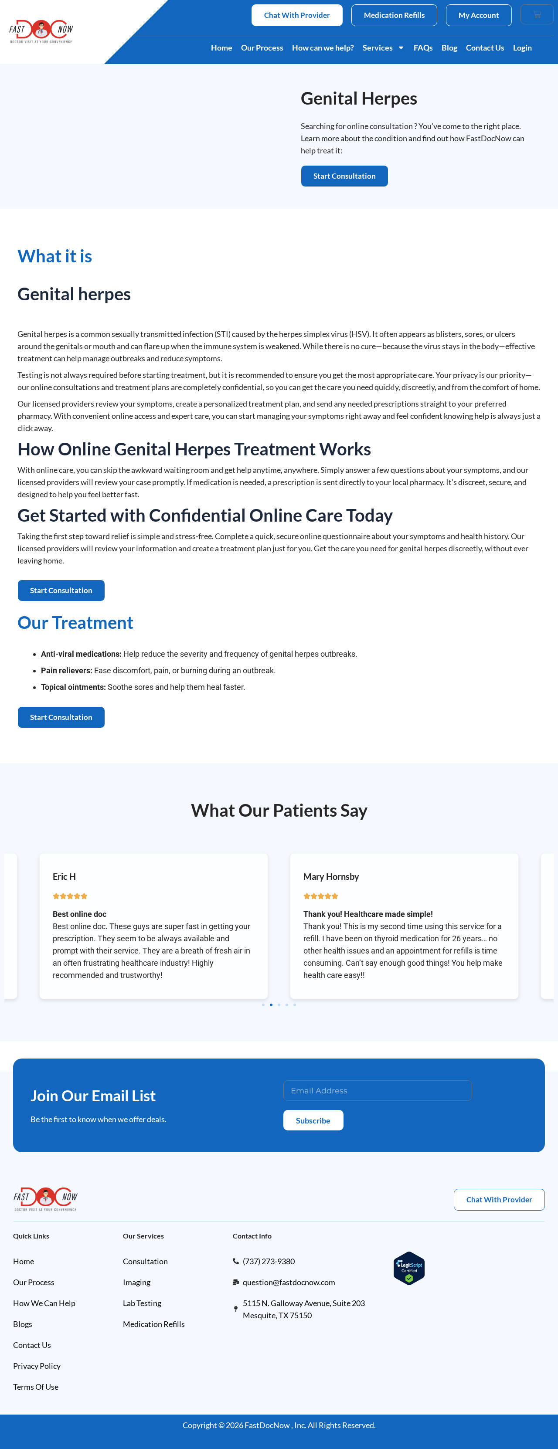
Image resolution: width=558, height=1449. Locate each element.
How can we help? (323, 47)
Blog (449, 47)
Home (221, 47)
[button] (263, 1005)
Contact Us (485, 47)
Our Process (262, 47)
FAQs (423, 47)
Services (378, 47)
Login (522, 47)
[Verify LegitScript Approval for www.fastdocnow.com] (409, 1267)
